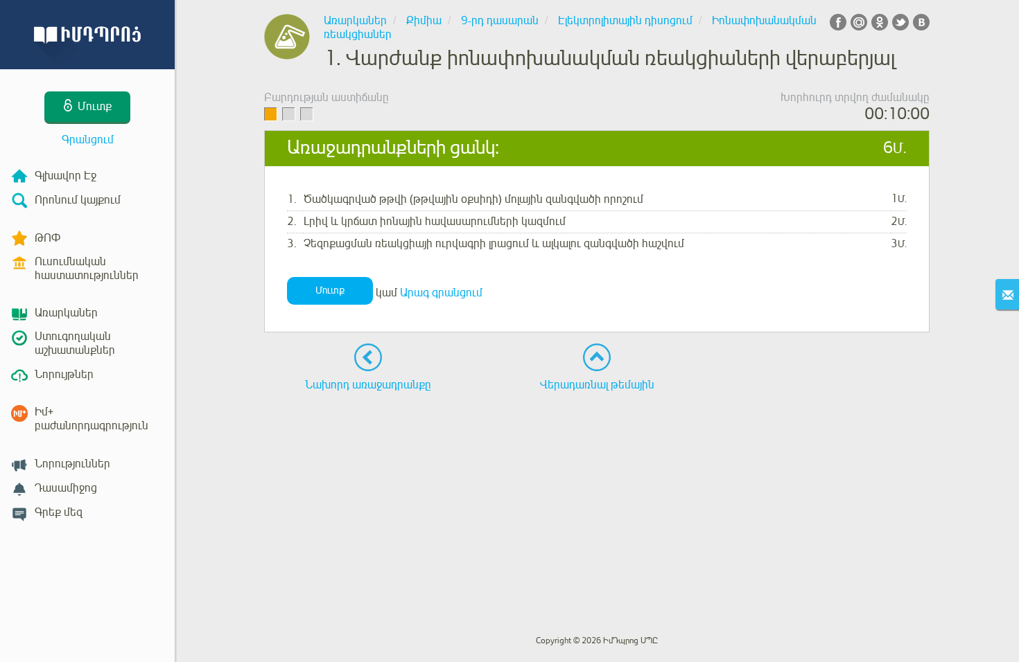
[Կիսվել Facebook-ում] (838, 22)
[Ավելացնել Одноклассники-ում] (879, 22)
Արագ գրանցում (441, 293)
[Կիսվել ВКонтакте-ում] (921, 22)
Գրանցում (88, 140)
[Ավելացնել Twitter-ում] (900, 22)
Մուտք (330, 290)
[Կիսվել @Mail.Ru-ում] (859, 22)
